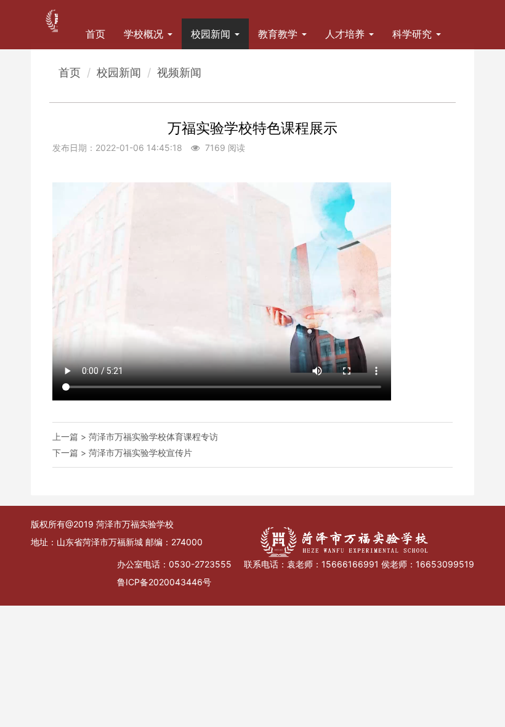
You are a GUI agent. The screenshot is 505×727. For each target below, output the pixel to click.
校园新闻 (212, 34)
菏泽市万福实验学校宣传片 (140, 452)
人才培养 (346, 34)
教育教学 (279, 34)
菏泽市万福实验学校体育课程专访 (153, 436)
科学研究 (413, 34)
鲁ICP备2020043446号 (164, 582)
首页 (95, 34)
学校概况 (145, 34)
